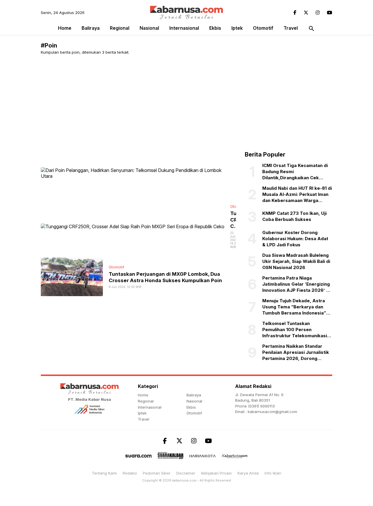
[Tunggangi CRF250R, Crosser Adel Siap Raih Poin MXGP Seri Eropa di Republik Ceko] (132, 226)
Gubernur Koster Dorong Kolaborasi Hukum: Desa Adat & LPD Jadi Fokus (295, 238)
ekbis (215, 28)
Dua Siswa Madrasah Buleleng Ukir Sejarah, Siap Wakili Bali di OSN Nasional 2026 (296, 261)
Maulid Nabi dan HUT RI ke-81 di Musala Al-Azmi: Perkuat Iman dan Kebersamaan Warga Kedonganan (297, 194)
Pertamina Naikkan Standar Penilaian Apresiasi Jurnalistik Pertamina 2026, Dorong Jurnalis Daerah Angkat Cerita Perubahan (295, 352)
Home (64, 28)
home (143, 395)
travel (291, 28)
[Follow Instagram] (318, 12)
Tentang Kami (104, 473)
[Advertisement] (186, 103)
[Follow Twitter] (306, 12)
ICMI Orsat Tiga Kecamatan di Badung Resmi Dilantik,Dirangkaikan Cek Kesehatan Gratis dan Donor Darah (295, 172)
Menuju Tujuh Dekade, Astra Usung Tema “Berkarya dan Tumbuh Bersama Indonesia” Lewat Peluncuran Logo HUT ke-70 (294, 307)
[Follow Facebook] (294, 12)
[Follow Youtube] (329, 12)
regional (119, 28)
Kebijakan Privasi (216, 473)
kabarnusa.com (184, 480)
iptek (237, 28)
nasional (149, 28)
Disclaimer (185, 473)
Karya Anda (248, 473)
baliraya (91, 28)
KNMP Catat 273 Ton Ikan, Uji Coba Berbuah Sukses (294, 216)
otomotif (263, 28)
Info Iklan (273, 473)
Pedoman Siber (156, 473)
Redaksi (130, 473)
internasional (184, 28)
